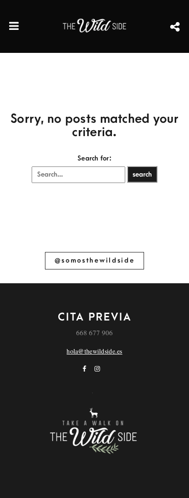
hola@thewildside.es (94, 351)
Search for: (94, 158)
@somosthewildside (95, 260)
